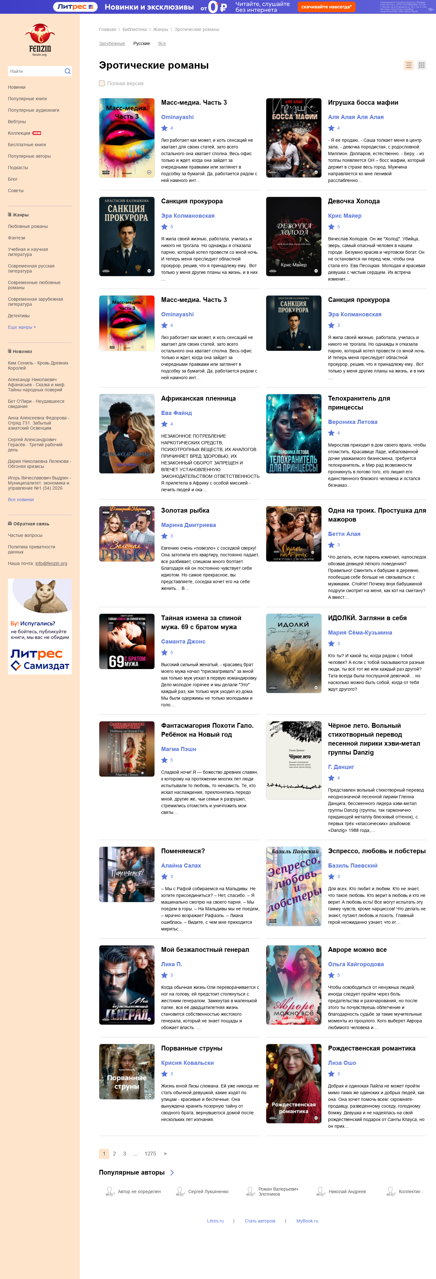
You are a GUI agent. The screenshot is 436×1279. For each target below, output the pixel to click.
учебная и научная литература (28, 252)
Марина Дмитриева (188, 525)
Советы (16, 190)
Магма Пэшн (178, 749)
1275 (150, 1153)
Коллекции (19, 133)
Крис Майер (345, 216)
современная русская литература (31, 268)
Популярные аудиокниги (33, 110)
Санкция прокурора (192, 201)
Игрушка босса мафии (363, 102)
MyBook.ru (307, 1220)
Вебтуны (17, 121)
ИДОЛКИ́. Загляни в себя (367, 617)
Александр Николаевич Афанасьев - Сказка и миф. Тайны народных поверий (37, 384)
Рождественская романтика (372, 1048)
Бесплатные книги (27, 144)
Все (162, 43)
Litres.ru (215, 1220)
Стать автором (260, 1220)
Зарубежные (112, 43)
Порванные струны (191, 1048)
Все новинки (21, 499)
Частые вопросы (25, 535)
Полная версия (125, 83)
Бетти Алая (344, 534)
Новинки (17, 87)
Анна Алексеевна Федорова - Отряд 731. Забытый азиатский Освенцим (39, 423)
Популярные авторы (29, 156)
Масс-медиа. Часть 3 (194, 102)
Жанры (21, 214)
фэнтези (16, 237)
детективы (19, 315)
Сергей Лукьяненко (208, 1191)
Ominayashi (177, 117)
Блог (13, 179)
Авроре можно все (357, 949)
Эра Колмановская (188, 216)
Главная (107, 29)
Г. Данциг (341, 767)
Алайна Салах (181, 865)
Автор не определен (139, 1191)
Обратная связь (31, 523)
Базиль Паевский (353, 865)
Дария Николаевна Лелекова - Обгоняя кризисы (39, 464)
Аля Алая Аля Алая (356, 117)
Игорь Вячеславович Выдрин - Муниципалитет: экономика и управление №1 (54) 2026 (39, 483)
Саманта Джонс (183, 641)
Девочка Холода (354, 201)
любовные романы (28, 226)
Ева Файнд (176, 413)
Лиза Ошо (342, 1063)
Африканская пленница (198, 398)
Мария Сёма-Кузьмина (360, 632)
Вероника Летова (353, 422)
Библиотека (135, 29)
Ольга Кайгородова (356, 964)
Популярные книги (27, 98)
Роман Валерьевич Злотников (278, 1191)
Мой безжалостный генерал (205, 949)
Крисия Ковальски (187, 1063)
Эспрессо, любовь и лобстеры (377, 850)
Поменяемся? (183, 850)
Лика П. (171, 964)
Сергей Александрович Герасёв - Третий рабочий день (35, 444)
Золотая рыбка (185, 510)
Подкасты (18, 167)
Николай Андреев (347, 1191)
